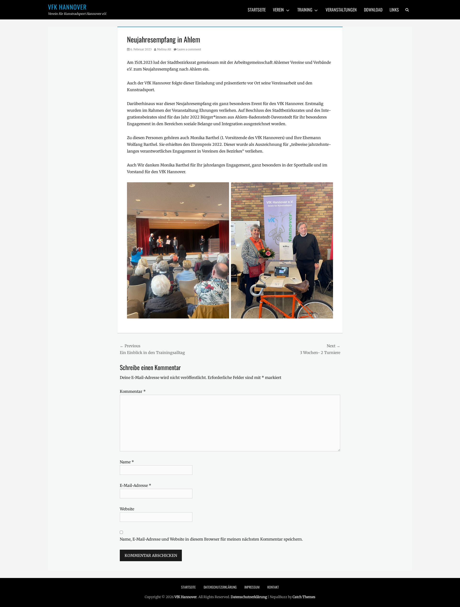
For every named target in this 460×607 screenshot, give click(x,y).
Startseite (257, 9)
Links (394, 9)
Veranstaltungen (341, 9)
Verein (278, 9)
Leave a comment (189, 49)
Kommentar (133, 391)
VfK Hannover (67, 7)
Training (304, 9)
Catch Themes (304, 597)
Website (127, 509)
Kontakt (273, 586)
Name (127, 462)
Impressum (251, 586)
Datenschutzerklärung (220, 586)
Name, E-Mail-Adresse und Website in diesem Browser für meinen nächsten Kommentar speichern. (211, 539)
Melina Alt (164, 49)
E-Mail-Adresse (135, 485)
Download (373, 9)
